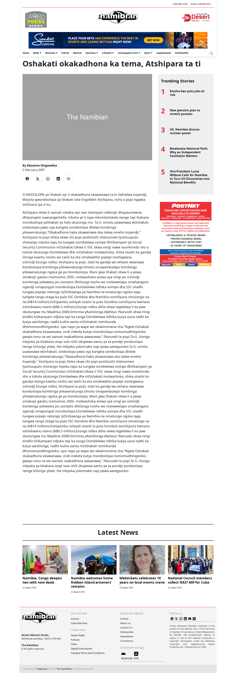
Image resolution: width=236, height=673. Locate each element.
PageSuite (42, 668)
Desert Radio (78, 635)
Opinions (91, 52)
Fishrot (65, 52)
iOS (136, 658)
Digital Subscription (200, 4)
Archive (75, 618)
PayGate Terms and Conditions (88, 653)
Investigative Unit (128, 52)
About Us (125, 623)
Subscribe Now (180, 4)
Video (74, 644)
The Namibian (64, 668)
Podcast (75, 639)
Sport (147, 52)
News (36, 52)
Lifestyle (107, 52)
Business (50, 52)
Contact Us (126, 627)
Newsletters (126, 636)
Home (26, 52)
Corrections (126, 640)
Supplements (163, 52)
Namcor (77, 52)
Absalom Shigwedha (42, 165)
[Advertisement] (87, 484)
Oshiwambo (181, 52)
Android (126, 658)
